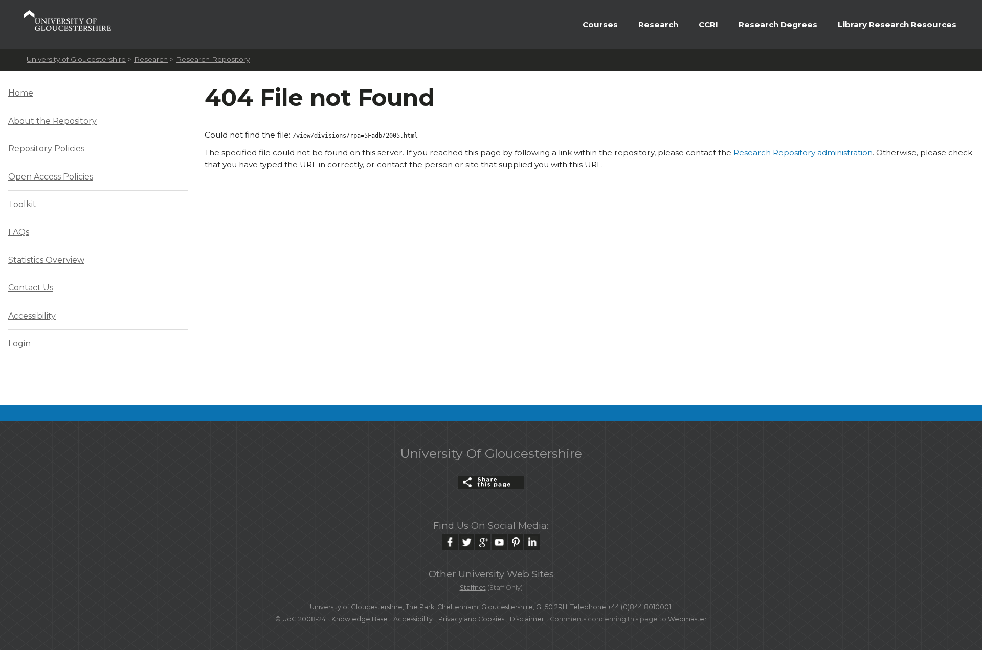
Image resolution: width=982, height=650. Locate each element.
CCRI (708, 24)
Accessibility (32, 316)
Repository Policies (46, 148)
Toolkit (22, 204)
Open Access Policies (50, 177)
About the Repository (52, 121)
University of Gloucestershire (76, 59)
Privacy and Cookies (471, 619)
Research (658, 24)
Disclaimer (527, 619)
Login (19, 343)
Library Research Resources (897, 24)
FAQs (18, 232)
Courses (600, 24)
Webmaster (687, 619)
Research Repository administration (803, 153)
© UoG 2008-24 (300, 619)
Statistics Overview (46, 260)
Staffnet (473, 587)
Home (20, 93)
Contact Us (30, 288)
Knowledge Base (359, 619)
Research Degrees (778, 24)
